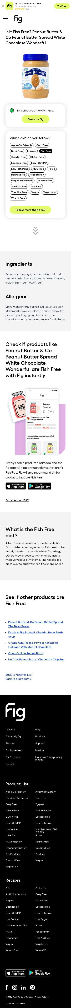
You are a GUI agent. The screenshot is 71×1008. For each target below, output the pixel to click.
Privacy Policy (41, 997)
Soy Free (36, 186)
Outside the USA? (17, 500)
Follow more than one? (30, 209)
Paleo (52, 168)
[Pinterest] (32, 987)
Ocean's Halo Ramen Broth (25, 653)
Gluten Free (37, 156)
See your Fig (35, 119)
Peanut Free (18, 174)
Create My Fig (13, 736)
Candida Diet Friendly (18, 798)
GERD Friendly (43, 810)
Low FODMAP (39, 162)
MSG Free (38, 168)
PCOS (9, 931)
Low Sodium (12, 919)
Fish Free (46, 151)
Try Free (62, 6)
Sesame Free (45, 180)
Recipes (10, 743)
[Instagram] (14, 987)
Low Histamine (19, 168)
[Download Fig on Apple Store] (16, 972)
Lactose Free (19, 162)
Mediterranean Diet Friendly (46, 830)
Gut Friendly (12, 907)
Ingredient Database (15, 1003)
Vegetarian (49, 192)
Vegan (35, 192)
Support (40, 743)
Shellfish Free (19, 186)
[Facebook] (7, 987)
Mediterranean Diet (16, 925)
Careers (10, 764)
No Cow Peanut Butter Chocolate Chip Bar (36, 659)
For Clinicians (13, 757)
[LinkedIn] (23, 987)
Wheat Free (18, 198)
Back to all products (18, 678)
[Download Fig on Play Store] (39, 972)
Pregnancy (12, 938)
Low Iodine (12, 829)
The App (10, 729)
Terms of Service (25, 997)
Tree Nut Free (19, 192)
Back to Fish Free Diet (19, 674)
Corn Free (42, 145)
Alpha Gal (41, 888)
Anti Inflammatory (46, 792)
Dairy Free (17, 151)
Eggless (31, 151)
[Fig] (18, 19)
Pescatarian (37, 174)
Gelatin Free (18, 156)
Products (40, 736)
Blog (37, 729)
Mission (39, 750)
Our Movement (14, 750)
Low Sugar (42, 919)
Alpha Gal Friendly (21, 145)
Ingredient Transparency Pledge (48, 758)
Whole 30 (41, 950)
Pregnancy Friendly (22, 180)
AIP (7, 888)
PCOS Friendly (14, 841)
